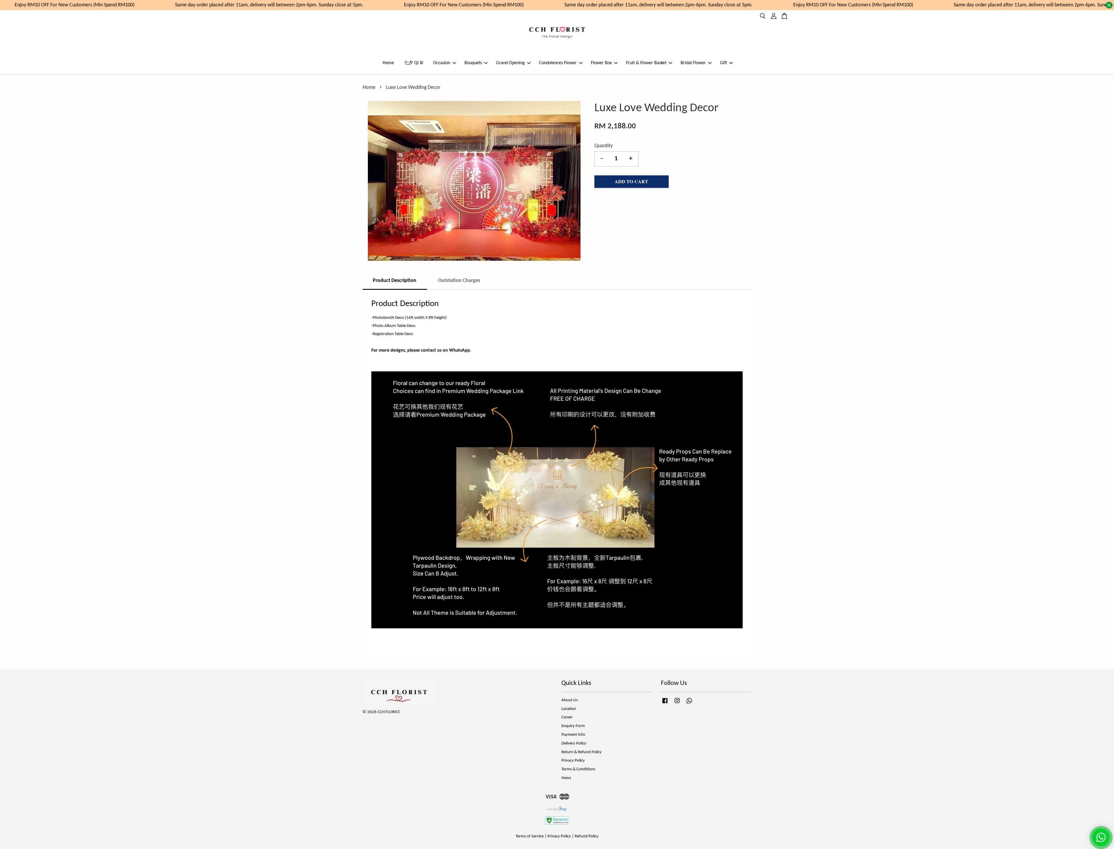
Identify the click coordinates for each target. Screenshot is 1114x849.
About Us (569, 700)
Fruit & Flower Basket (646, 63)
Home (388, 63)
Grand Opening (510, 63)
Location (568, 709)
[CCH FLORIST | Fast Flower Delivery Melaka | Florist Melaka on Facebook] (665, 703)
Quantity (603, 146)
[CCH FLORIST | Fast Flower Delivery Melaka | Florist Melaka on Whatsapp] (689, 703)
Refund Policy (586, 836)
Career (567, 717)
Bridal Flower (693, 63)
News (566, 778)
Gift (723, 63)
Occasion (441, 63)
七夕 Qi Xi (413, 63)
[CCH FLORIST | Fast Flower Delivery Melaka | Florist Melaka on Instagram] (677, 703)
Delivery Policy (573, 743)
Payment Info (573, 735)
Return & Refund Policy (581, 752)
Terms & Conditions (578, 769)
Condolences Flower (558, 63)
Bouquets (473, 63)
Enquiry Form (573, 726)
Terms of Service (530, 836)
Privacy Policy (573, 760)
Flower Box (601, 63)
